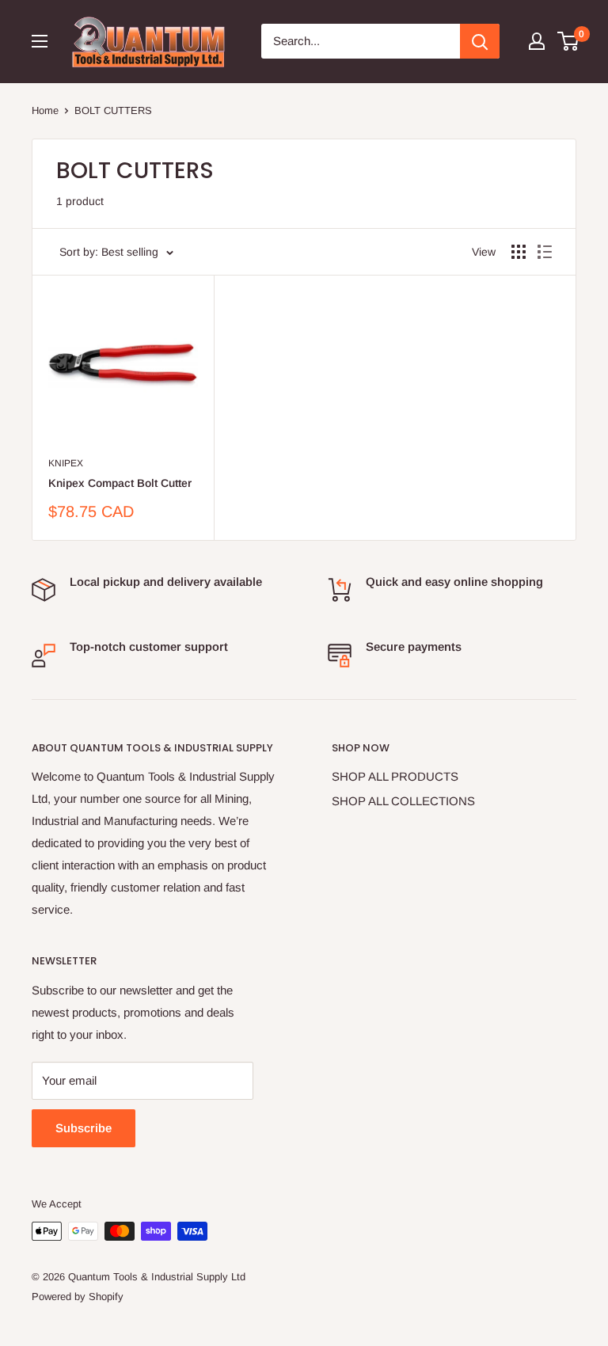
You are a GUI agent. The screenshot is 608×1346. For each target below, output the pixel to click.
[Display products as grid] (518, 252)
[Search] (480, 41)
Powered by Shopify (78, 1296)
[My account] (537, 41)
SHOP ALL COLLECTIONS (403, 801)
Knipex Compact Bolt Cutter (120, 483)
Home (45, 110)
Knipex (65, 463)
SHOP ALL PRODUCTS (395, 776)
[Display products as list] (545, 252)
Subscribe (83, 1128)
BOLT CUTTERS (113, 110)
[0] (569, 41)
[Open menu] (40, 41)
